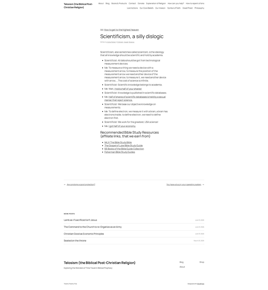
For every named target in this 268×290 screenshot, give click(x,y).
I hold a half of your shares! (128, 88)
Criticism (120, 42)
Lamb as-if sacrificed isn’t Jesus (80, 220)
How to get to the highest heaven (121, 29)
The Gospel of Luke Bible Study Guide (123, 145)
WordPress (200, 284)
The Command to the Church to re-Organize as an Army (93, 227)
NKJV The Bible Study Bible (118, 142)
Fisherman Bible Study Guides (119, 152)
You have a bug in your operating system (184, 184)
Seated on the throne (75, 240)
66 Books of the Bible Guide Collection (124, 148)
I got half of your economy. (122, 126)
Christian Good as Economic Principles (84, 234)
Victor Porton (111, 42)
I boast (126, 42)
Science (131, 42)
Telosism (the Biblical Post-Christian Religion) (78, 6)
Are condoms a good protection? (81, 184)
